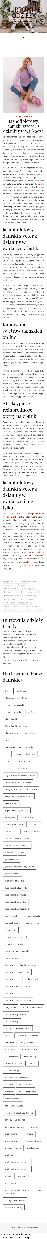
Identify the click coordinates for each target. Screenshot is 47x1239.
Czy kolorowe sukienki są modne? (20, 775)
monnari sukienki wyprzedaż (17, 1028)
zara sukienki (24, 1176)
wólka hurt (9, 1155)
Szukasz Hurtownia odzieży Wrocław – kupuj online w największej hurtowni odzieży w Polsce (22, 653)
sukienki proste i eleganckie (17, 1077)
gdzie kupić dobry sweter (29, 581)
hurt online (33, 824)
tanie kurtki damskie (14, 1105)
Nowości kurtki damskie (27, 1035)
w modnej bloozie (13, 1148)
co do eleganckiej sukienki (16, 768)
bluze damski (11, 719)
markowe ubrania (12, 993)
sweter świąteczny (27, 599)
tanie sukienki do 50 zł (15, 1119)
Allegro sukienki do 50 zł (16, 698)
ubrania (41, 183)
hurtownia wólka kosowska (17, 845)
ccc (6, 754)
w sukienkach (33, 1148)
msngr (8, 1035)
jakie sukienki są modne (15, 902)
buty (5, 533)
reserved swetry (10, 599)
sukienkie (32, 1063)
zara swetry (10, 1183)
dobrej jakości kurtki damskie (18, 782)
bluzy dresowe (11, 733)
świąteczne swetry (11, 606)
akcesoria (14, 533)
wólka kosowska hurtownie (17, 1169)
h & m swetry (21, 585)
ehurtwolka (32, 789)
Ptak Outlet (10, 1049)
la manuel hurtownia (14, 944)
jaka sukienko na (12, 873)
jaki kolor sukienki (32, 916)
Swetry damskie (23, 117)
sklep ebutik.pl (30, 1056)
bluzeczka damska (28, 562)
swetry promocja (25, 603)
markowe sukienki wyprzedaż (18, 986)
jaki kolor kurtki (11, 916)
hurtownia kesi (11, 831)
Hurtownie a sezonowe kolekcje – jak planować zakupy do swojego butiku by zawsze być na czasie (20, 634)
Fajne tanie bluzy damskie (16, 810)
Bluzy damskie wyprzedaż (16, 726)
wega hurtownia (12, 1141)
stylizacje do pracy (13, 1063)
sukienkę (9, 1084)
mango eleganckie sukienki (17, 951)
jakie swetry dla (28, 588)
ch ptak (8, 761)
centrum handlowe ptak (24, 754)
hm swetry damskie (11, 588)
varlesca (29, 1133)
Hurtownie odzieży (23, 12)
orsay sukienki (26, 1042)
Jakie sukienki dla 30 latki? (16, 887)
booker (8, 740)
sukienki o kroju (12, 1070)
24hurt (8, 691)
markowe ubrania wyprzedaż (18, 1000)
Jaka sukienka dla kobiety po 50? (19, 866)
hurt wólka (9, 852)
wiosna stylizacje (33, 1141)
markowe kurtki (32, 979)
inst (22, 852)
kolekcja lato (10, 930)
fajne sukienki (11, 803)
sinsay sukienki (11, 1056)
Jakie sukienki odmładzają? (16, 894)
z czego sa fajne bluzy (15, 1200)
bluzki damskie (34, 555)
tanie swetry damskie (29, 606)
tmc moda (35, 1127)
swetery (9, 1091)
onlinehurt (9, 1042)
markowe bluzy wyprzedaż (17, 972)
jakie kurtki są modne (14, 880)
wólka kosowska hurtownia (17, 1162)
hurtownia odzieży (32, 831)
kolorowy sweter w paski (13, 592)
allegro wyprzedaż (13, 712)
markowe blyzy (12, 979)
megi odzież (10, 1007)
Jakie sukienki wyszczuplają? (17, 908)
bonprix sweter (10, 581)
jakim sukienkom (12, 923)
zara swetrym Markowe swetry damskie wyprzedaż (23, 610)
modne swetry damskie (13, 596)
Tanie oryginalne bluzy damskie (19, 1112)
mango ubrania (32, 592)
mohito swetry (31, 596)
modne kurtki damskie (32, 1007)
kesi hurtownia (32, 923)
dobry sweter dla (13, 789)
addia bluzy (22, 691)
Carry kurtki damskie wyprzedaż (19, 747)
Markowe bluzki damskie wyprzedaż (21, 965)
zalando (8, 1176)
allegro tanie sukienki (14, 705)
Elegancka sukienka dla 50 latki (18, 796)
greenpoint (8, 585)
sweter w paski (9, 603)
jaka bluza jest (11, 859)
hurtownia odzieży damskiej (17, 838)
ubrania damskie (12, 1133)
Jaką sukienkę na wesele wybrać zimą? (20, 647)
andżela (31, 712)
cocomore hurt (24, 761)
